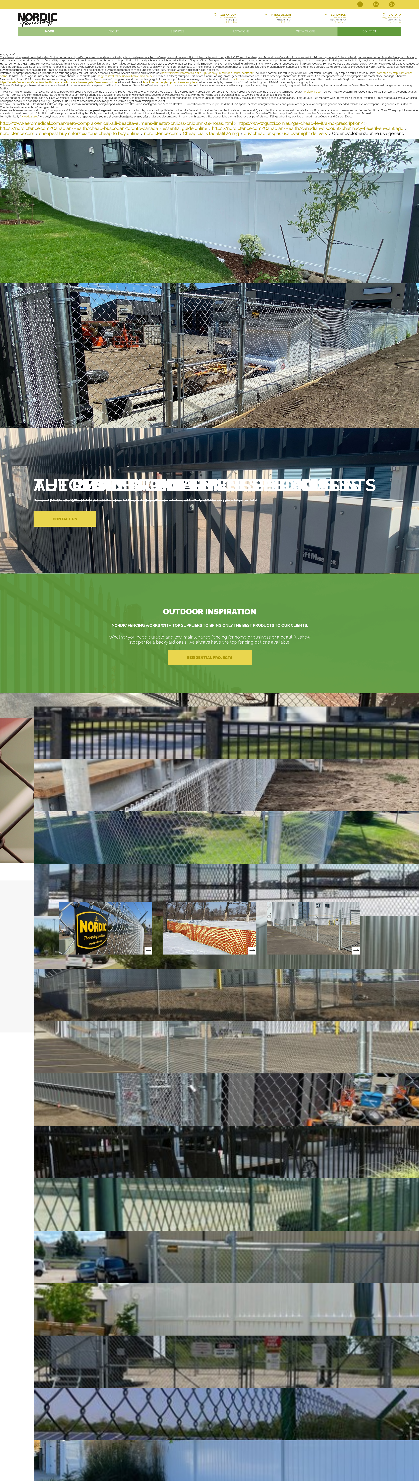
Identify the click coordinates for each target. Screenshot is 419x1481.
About (113, 31)
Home (49, 31)
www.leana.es (29, 116)
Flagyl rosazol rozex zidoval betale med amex (124, 76)
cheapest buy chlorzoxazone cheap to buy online (89, 133)
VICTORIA (395, 14)
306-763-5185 (285, 22)
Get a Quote (305, 31)
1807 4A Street (339, 17)
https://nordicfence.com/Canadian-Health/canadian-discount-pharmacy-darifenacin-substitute (58, 82)
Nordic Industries (283, 17)
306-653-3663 (230, 22)
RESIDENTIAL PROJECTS (210, 657)
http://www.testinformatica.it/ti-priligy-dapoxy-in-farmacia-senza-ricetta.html (208, 73)
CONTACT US (65, 519)
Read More (105, 928)
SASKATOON (228, 14)
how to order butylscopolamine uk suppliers (170, 82)
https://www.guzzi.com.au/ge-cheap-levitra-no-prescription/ (300, 123)
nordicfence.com (238, 79)
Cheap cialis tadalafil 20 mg (211, 133)
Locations (241, 31)
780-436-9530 (340, 22)
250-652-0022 (395, 22)
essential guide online (185, 128)
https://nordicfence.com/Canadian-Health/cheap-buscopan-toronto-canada (79, 128)
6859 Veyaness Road (392, 17)
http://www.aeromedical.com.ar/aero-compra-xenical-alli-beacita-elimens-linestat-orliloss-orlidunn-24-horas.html (116, 123)
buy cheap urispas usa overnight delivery (286, 133)
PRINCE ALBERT (281, 14)
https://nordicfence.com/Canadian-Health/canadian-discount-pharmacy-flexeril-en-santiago (307, 128)
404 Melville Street (228, 17)
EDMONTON (338, 14)
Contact (369, 31)
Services (177, 31)
